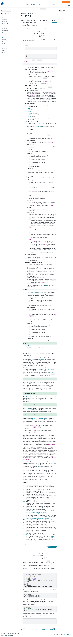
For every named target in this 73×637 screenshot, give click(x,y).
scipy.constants (4, 19)
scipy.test (3, 52)
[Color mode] (71, 2)
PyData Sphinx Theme (64, 634)
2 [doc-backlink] (23, 489)
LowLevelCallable (4, 48)
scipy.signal (3, 39)
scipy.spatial (3, 43)
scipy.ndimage (4, 35)
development (65, 1)
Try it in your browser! (52, 546)
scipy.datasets (4, 21)
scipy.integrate (4, 28)
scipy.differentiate (4, 23)
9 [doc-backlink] (23, 522)
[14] (40, 369)
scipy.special (3, 45)
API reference (33, 3)
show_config (3, 50)
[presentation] (39, 34)
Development (49, 2)
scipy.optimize (4, 37)
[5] (45, 229)
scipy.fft (3, 25)
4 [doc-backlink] (23, 495)
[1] (31, 409)
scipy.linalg (3, 34)
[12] (46, 476)
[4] (28, 383)
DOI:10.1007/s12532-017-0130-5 (36, 540)
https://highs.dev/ (52, 536)
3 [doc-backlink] (26, 534)
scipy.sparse (3, 41)
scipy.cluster (3, 17)
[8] (32, 419)
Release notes (54, 3)
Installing (21, 2)
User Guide (26, 3)
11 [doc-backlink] (23, 528)
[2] (33, 409)
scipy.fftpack (4, 26)
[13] (33, 359)
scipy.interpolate (4, 30)
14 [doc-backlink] (23, 537)
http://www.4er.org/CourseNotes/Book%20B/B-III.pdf (37, 518)
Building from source (39, 3)
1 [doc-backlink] (23, 485)
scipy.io (2, 32)
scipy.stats (3, 46)
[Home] (20, 9)
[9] (55, 396)
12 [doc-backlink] (23, 531)
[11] (35, 398)
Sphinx (8, 635)
